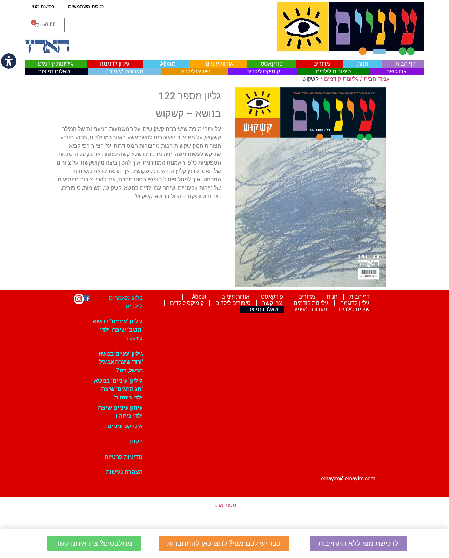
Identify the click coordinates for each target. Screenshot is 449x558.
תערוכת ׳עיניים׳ (124, 71)
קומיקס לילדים (263, 71)
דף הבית (405, 63)
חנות (362, 63)
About (167, 63)
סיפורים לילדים (333, 71)
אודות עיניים (220, 63)
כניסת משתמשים (86, 6)
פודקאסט (272, 63)
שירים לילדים (194, 71)
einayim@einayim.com (348, 478)
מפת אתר (224, 505)
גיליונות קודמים (55, 63)
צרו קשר (397, 71)
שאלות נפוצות (54, 71)
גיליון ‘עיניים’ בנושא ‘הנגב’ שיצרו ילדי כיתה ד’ (118, 329)
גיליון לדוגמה (114, 63)
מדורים (321, 63)
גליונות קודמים (341, 78)
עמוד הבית (376, 78)
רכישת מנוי (43, 6)
